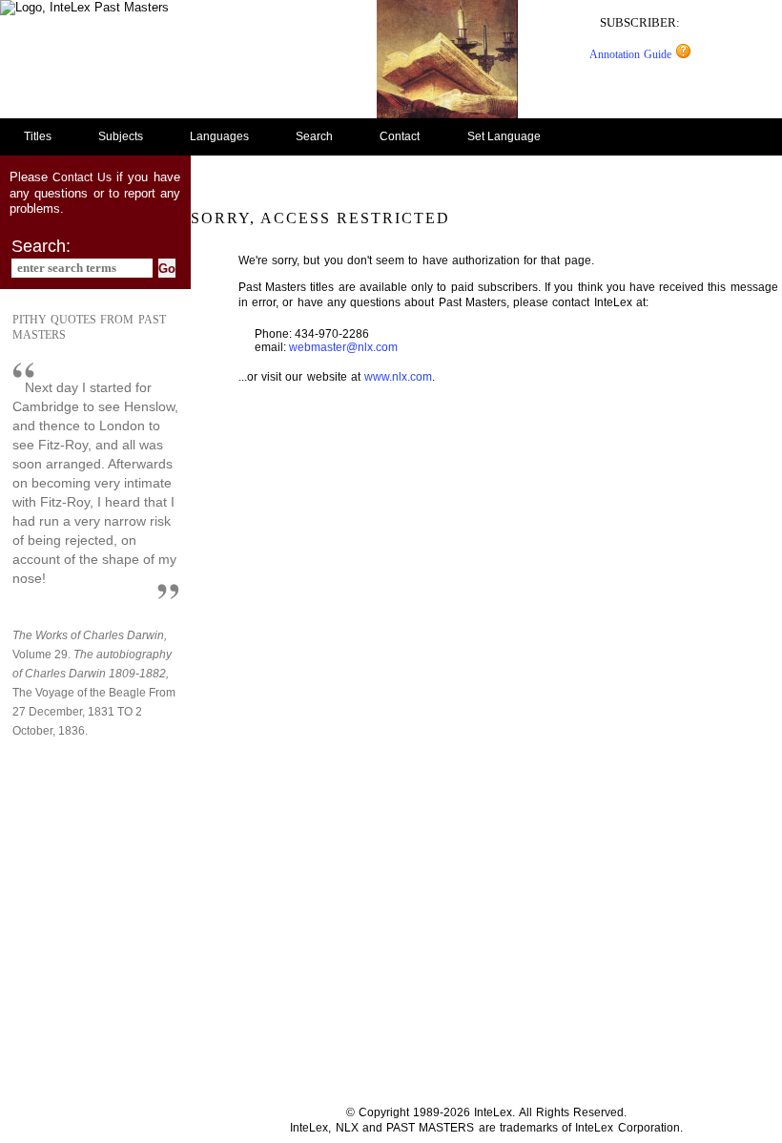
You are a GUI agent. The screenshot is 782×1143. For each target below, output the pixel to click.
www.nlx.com (398, 377)
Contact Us (81, 177)
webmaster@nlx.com (343, 347)
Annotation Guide (632, 54)
